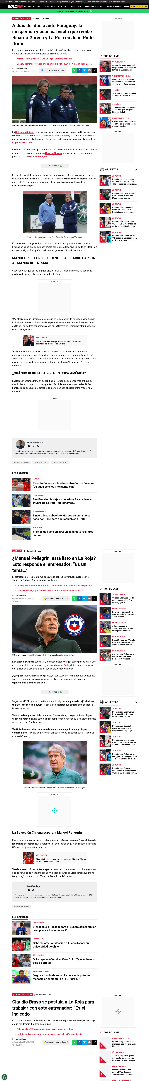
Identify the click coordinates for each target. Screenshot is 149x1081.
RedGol (74, 95)
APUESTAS (76, 6)
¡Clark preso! (42, 2)
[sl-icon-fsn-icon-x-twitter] (122, 81)
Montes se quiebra (118, 2)
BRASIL (41, 90)
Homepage (123, 54)
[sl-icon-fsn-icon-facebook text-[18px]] (112, 81)
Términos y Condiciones (53, 70)
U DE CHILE (63, 6)
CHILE (49, 90)
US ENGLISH (86, 90)
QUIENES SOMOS (22, 95)
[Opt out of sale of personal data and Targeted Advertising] (4, 1077)
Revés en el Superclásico (59, 2)
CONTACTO (45, 95)
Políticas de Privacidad (48, 112)
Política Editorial (66, 112)
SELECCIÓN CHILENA (93, 6)
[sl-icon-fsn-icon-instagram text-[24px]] (117, 81)
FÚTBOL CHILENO (113, 6)
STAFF (35, 95)
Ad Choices (81, 112)
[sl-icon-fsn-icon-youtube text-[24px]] (133, 81)
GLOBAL (58, 90)
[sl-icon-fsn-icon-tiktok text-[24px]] (128, 81)
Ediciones (19, 90)
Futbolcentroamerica (89, 95)
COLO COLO (49, 6)
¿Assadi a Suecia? (77, 2)
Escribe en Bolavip (61, 95)
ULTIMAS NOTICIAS (32, 6)
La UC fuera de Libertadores (24, 2)
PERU (76, 90)
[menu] (4, 6)
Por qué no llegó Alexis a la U (97, 2)
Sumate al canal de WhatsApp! (72, 11)
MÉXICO (67, 90)
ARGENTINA (30, 90)
